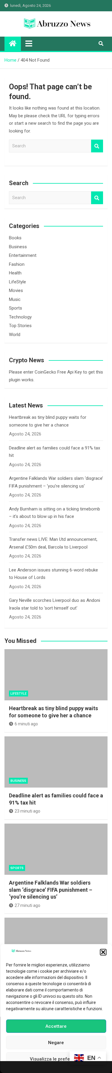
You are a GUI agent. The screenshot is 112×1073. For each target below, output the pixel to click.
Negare (56, 1042)
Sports (15, 308)
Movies (16, 290)
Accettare (56, 1026)
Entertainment (22, 255)
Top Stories (20, 325)
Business (18, 246)
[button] (103, 952)
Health (15, 273)
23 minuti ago (27, 811)
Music (15, 299)
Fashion (16, 264)
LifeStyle (17, 282)
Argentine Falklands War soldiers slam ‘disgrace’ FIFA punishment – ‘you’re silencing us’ (50, 890)
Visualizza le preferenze (56, 1059)
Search (97, 146)
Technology (20, 317)
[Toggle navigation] (29, 43)
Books (15, 237)
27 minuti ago (27, 905)
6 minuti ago (26, 723)
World (14, 334)
